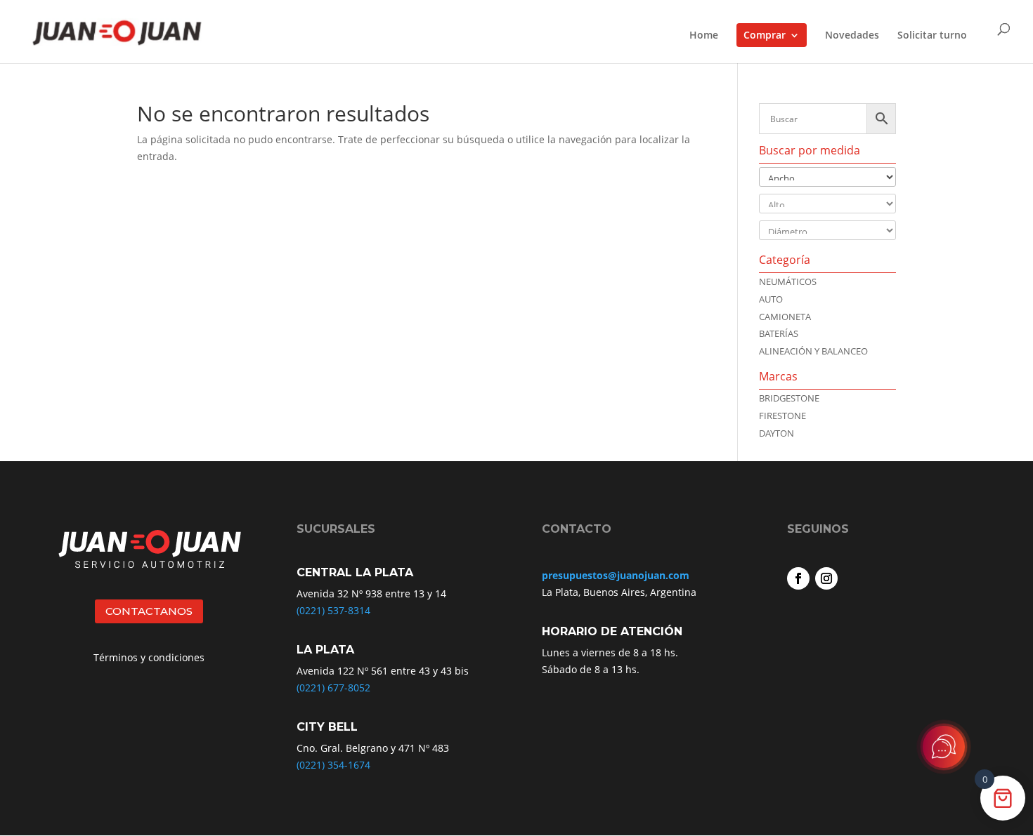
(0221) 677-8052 (333, 687)
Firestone (782, 415)
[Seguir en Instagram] (826, 578)
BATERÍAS (778, 333)
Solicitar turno (932, 35)
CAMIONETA (785, 316)
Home (703, 35)
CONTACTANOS (149, 611)
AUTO (771, 299)
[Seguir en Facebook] (798, 578)
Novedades (852, 35)
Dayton (776, 433)
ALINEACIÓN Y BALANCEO (813, 351)
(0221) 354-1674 (333, 764)
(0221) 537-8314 (333, 610)
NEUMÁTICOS (788, 281)
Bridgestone (789, 398)
